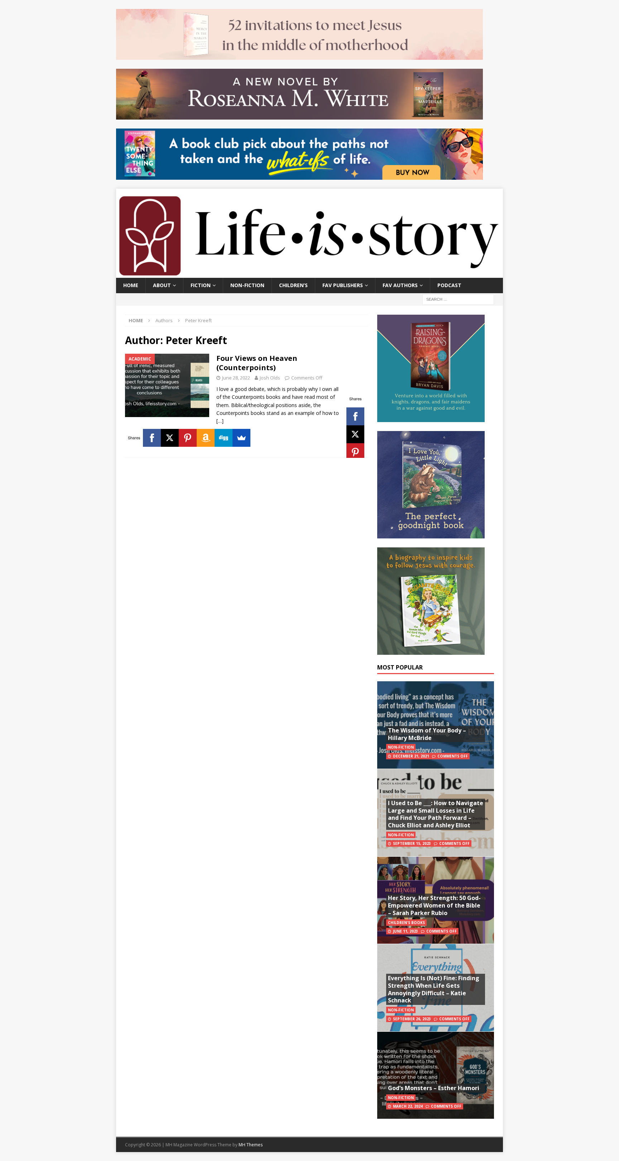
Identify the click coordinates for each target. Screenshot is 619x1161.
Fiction (201, 285)
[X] (355, 434)
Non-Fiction (247, 285)
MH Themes (251, 1145)
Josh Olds (270, 377)
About (162, 285)
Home (130, 285)
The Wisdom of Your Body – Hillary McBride (427, 734)
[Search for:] (458, 298)
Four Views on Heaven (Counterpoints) (256, 362)
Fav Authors (400, 285)
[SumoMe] (241, 438)
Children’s (293, 285)
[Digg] (223, 438)
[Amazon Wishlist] (206, 438)
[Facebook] (355, 416)
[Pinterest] (355, 452)
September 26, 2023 (412, 1018)
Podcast (449, 285)
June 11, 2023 (405, 931)
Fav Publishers (342, 285)
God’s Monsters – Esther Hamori (433, 1088)
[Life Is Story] (309, 273)
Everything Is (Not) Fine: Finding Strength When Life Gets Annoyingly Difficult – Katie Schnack (433, 989)
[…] (220, 420)
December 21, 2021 (411, 756)
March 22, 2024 (408, 1106)
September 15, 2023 (412, 843)
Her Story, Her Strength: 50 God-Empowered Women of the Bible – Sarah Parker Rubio (434, 905)
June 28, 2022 (236, 377)
